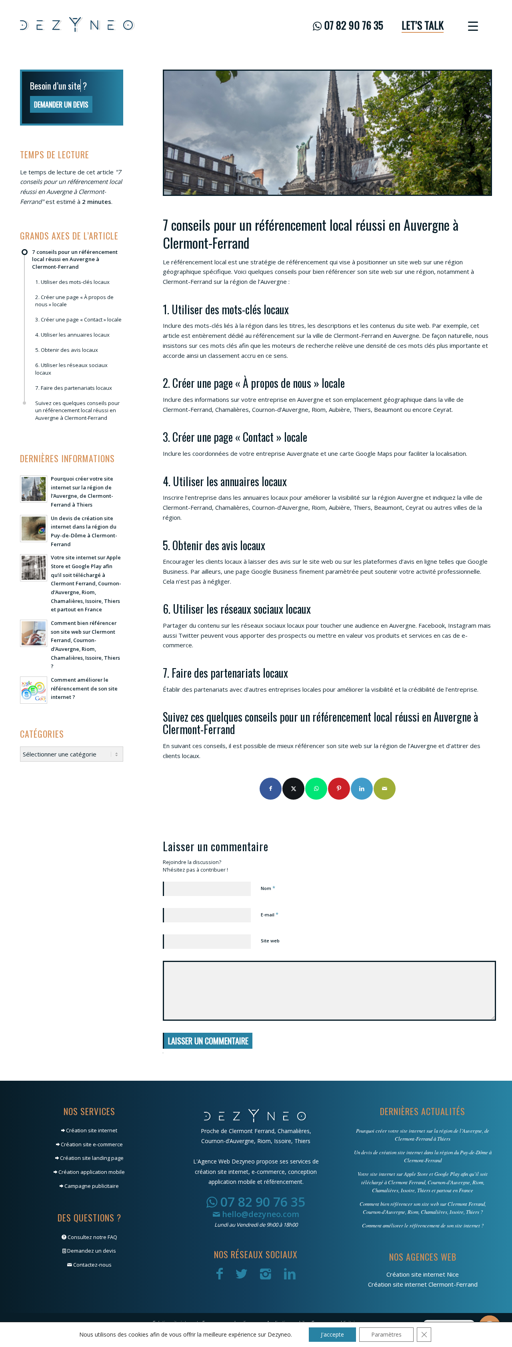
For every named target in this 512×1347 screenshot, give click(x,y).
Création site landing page (91, 1157)
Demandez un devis (91, 1250)
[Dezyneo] (77, 25)
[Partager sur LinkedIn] (362, 789)
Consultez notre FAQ (91, 1237)
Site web (270, 941)
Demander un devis (61, 116)
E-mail (269, 914)
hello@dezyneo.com (259, 1214)
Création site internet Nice (422, 1274)
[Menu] (470, 25)
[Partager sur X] (293, 789)
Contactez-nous (92, 1264)
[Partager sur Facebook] (271, 789)
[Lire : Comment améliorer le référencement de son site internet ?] (33, 702)
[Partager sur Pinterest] (339, 789)
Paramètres (386, 1334)
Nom (268, 888)
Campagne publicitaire (91, 1185)
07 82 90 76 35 (261, 1201)
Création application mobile (91, 1171)
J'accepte (332, 1334)
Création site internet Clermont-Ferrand (423, 1284)
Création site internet (91, 1130)
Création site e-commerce (91, 1144)
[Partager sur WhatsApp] (316, 789)
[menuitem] (348, 25)
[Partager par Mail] (385, 789)
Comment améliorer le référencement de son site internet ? (84, 700)
